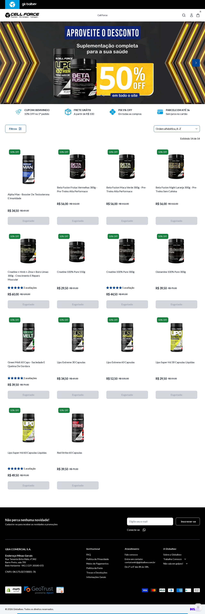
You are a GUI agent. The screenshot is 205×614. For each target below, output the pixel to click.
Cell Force (102, 15)
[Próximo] (196, 63)
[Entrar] (191, 15)
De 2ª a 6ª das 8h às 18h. (137, 566)
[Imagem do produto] (28, 169)
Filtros (13, 128)
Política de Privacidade (97, 559)
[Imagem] (102, 62)
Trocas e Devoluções (96, 572)
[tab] (101, 95)
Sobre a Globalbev (172, 554)
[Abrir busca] (184, 15)
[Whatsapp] (144, 530)
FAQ (88, 554)
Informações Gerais (96, 577)
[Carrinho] (48, 15)
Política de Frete (94, 568)
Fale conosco (131, 554)
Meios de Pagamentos (97, 563)
